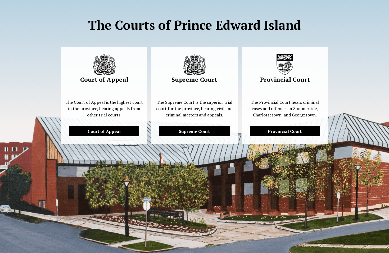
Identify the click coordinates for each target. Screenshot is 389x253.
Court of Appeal (104, 131)
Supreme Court (194, 131)
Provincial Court (285, 131)
